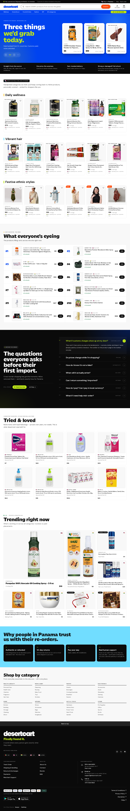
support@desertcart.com (93, 775)
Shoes (37, 705)
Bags (36, 710)
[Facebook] (125, 751)
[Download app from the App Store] (23, 799)
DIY (43, 12)
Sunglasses (38, 714)
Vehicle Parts (70, 707)
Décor (5, 714)
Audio (99, 690)
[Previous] (5, 54)
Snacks (68, 687)
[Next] (14, 54)
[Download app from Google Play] (10, 799)
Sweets (68, 697)
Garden (68, 714)
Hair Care (6, 697)
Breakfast (69, 694)
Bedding (6, 707)
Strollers (37, 697)
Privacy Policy (121, 794)
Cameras (100, 697)
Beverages (69, 690)
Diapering (38, 687)
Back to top (65, 724)
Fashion (36, 12)
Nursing (37, 690)
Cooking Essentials (71, 692)
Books (99, 712)
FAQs (124, 800)
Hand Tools (69, 712)
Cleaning (6, 712)
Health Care (7, 690)
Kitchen (6, 705)
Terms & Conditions (119, 790)
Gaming (100, 694)
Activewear (38, 707)
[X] (121, 751)
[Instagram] (117, 751)
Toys (36, 694)
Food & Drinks (27, 12)
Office (99, 707)
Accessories (101, 687)
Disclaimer (122, 797)
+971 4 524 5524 (90, 782)
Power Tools (70, 710)
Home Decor (16, 12)
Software (100, 714)
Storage (6, 710)
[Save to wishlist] (20, 100)
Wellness (6, 12)
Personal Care (8, 687)
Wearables (101, 692)
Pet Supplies (101, 705)
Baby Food (38, 692)
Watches (37, 712)
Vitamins (6, 692)
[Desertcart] (11, 6)
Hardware (69, 705)
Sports (100, 710)
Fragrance (6, 694)
